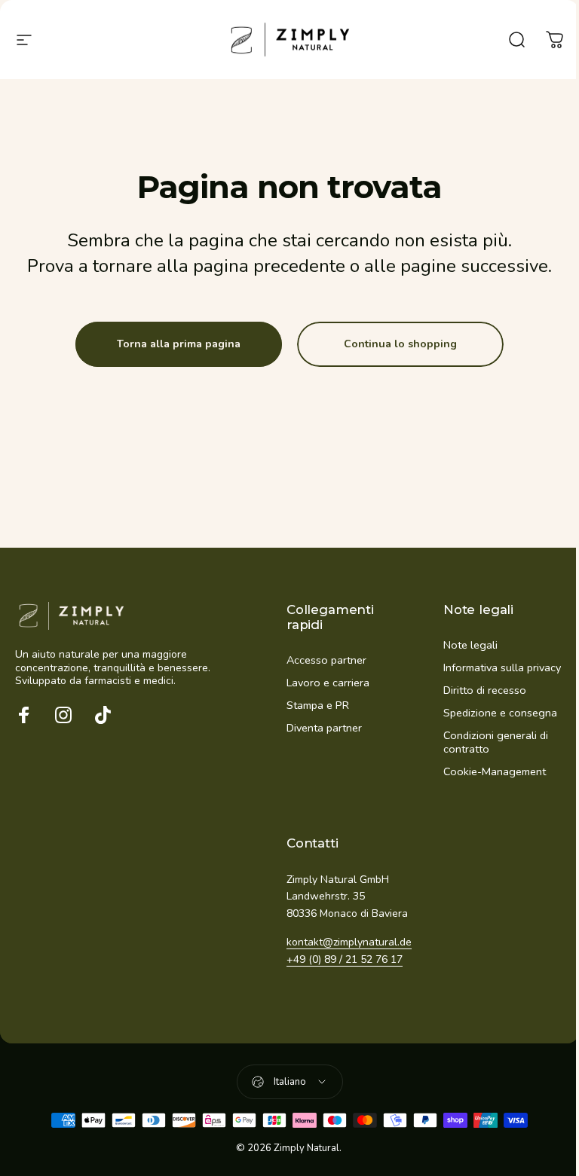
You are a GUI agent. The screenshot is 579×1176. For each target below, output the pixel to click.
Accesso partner (326, 660)
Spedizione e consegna (500, 712)
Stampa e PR (317, 705)
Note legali (470, 645)
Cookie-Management (494, 771)
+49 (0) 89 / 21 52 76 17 (344, 959)
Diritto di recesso (484, 690)
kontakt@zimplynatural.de (349, 942)
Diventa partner (324, 728)
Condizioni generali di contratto (495, 742)
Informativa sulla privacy (502, 667)
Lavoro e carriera (327, 682)
